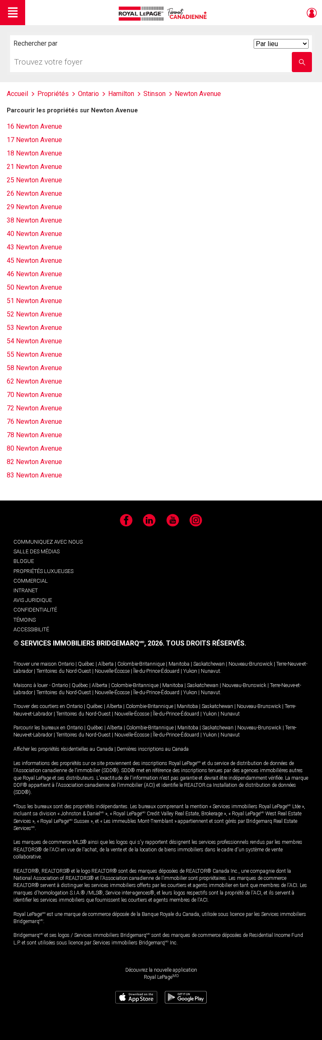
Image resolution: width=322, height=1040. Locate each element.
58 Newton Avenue (34, 368)
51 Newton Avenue (34, 301)
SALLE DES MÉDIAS (36, 551)
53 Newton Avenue (34, 328)
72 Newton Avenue (34, 408)
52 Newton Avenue (34, 314)
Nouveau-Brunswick (251, 664)
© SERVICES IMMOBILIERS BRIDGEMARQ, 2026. (88, 643)
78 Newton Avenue (34, 435)
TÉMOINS (24, 620)
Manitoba (179, 664)
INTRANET (25, 590)
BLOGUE (23, 561)
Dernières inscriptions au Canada (153, 749)
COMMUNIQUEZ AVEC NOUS (48, 542)
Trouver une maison (35, 664)
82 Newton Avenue (34, 462)
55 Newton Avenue (34, 354)
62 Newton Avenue (34, 381)
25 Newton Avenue (34, 180)
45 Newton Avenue (34, 261)
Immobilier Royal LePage (164, 14)
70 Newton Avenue (34, 395)
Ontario (66, 664)
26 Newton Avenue (34, 193)
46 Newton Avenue (34, 274)
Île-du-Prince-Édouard (156, 671)
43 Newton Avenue (34, 247)
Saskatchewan (209, 664)
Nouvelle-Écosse (112, 671)
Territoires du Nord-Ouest (63, 671)
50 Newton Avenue (34, 287)
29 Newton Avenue (34, 207)
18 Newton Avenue (34, 153)
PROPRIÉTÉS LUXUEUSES (43, 571)
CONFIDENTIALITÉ (35, 610)
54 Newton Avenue (34, 341)
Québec (86, 664)
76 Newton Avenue (34, 421)
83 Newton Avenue (34, 475)
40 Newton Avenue (34, 234)
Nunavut (210, 671)
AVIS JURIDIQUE (32, 600)
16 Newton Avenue (34, 126)
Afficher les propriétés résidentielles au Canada (63, 749)
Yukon (190, 671)
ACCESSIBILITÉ (31, 629)
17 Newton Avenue (34, 140)
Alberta (106, 664)
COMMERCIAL (30, 581)
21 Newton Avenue (34, 167)
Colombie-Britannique (141, 664)
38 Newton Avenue (34, 220)
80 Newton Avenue (34, 448)
